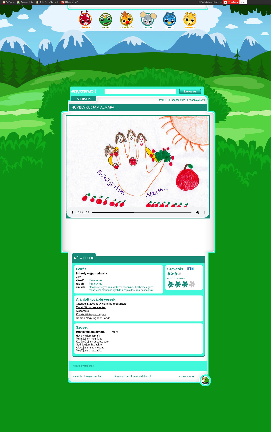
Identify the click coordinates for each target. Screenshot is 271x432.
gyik (161, 100)
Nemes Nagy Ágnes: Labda (93, 317)
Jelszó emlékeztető (49, 2)
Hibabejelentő (71, 2)
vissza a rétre (197, 100)
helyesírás (106, 287)
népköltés (129, 290)
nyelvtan (118, 290)
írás (138, 290)
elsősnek (94, 287)
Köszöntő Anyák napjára (91, 314)
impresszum (122, 376)
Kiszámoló (82, 310)
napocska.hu (93, 376)
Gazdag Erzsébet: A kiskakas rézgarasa (101, 303)
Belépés (10, 2)
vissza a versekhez (83, 366)
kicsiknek (128, 287)
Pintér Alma (95, 280)
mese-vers (95, 290)
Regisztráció (27, 2)
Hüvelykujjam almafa (209, 2)
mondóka (107, 290)
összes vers (178, 100)
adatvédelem (141, 376)
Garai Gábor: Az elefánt (91, 307)
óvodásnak (147, 290)
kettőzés (118, 287)
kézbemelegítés (144, 287)
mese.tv (77, 376)
